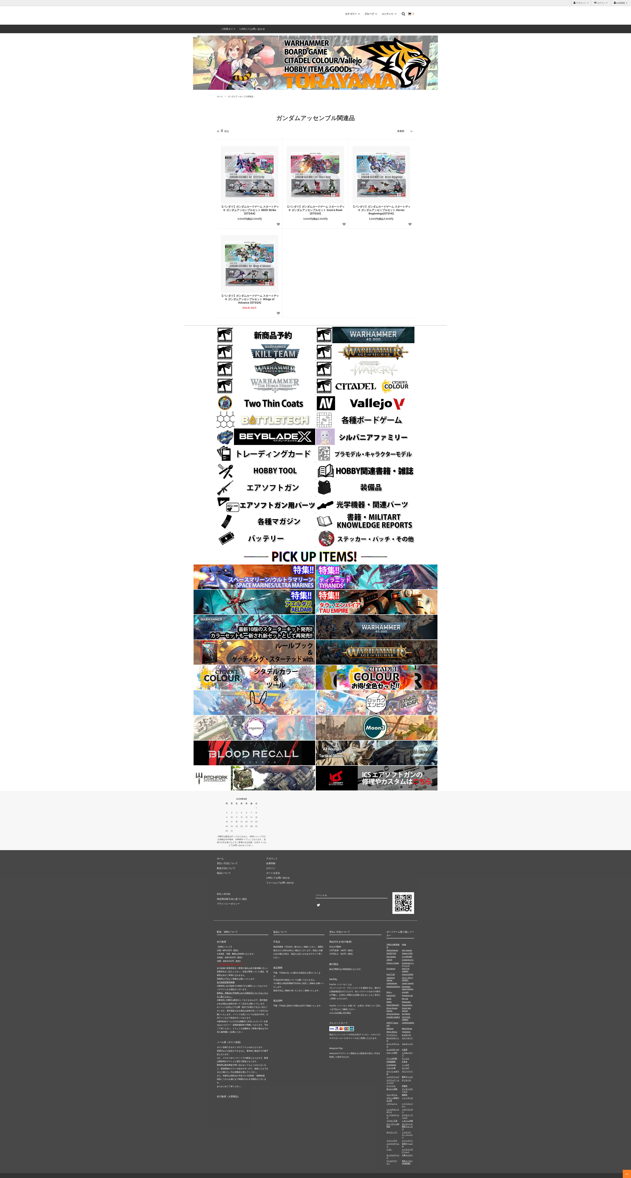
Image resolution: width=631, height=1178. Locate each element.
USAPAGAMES (408, 1023)
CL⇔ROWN (407, 957)
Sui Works (406, 1014)
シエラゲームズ (392, 1077)
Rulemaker (406, 1002)
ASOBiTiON (391, 953)
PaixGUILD (391, 995)
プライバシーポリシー (228, 903)
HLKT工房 (390, 974)
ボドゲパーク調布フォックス (407, 1126)
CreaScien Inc (407, 960)
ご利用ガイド (228, 28)
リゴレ (389, 1149)
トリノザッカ (407, 1098)
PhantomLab (407, 995)
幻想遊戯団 (391, 1061)
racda (388, 998)
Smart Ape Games (406, 1009)
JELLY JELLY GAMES (407, 979)
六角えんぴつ (407, 1155)
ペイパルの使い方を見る (340, 1012)
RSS (219, 894)
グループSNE (391, 1053)
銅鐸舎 (404, 1095)
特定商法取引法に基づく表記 (232, 898)
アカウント (581, 3)
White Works (391, 1032)
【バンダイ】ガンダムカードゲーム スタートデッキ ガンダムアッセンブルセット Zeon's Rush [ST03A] (315, 210)
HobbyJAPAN (407, 974)
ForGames (390, 969)
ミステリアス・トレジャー (407, 1135)
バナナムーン (391, 1104)
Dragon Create (392, 963)
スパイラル (391, 1086)
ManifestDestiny (393, 986)
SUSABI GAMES (393, 1017)
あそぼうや (406, 1035)
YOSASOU (406, 1032)
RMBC (389, 1002)
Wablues (390, 1028)
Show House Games (391, 1009)
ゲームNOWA (391, 1058)
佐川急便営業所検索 (226, 982)
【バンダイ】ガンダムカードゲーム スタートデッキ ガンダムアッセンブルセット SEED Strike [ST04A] (249, 210)
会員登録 (621, 3)
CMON (389, 960)
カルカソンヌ (407, 1044)
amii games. (407, 950)
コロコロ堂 (391, 1068)
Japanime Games (390, 979)
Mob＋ (389, 992)
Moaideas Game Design (407, 987)
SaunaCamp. (407, 1005)
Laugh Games (408, 983)
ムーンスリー (407, 1140)
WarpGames (407, 1028)
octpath (405, 992)
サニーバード (407, 1071)
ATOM (226, 894)
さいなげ (405, 1068)
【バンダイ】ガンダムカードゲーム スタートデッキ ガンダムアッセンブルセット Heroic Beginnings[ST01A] (381, 210)
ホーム (220, 96)
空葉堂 (404, 1086)
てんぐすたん (391, 1095)
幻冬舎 (404, 1061)
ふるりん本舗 (407, 1121)
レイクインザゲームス (407, 1150)
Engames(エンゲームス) (408, 964)
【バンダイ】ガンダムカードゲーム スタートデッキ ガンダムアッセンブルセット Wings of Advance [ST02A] (249, 299)
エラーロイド (407, 1038)
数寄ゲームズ (407, 1077)
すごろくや (406, 1080)
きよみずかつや (392, 1049)
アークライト (391, 1035)
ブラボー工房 (391, 1121)
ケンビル (405, 1058)
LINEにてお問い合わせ (252, 28)
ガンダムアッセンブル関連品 (240, 96)
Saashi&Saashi (392, 1005)
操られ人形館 (391, 1089)
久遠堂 (404, 1049)
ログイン (601, 3)
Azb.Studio (391, 957)
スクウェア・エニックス (392, 1081)
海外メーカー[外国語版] (407, 1162)
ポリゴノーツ (391, 1132)
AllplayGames (392, 950)
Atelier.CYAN (407, 953)
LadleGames (391, 983)
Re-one (405, 998)
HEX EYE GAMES (405, 970)
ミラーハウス (391, 1140)
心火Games (391, 1065)
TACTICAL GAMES (406, 1018)
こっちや (405, 1065)
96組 (404, 944)
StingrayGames (392, 1014)
